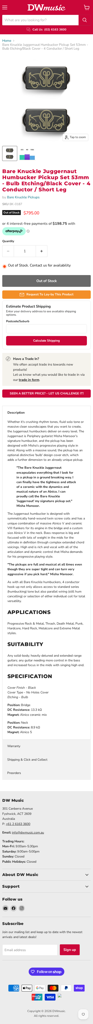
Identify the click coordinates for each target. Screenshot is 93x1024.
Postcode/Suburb (17, 321)
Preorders (14, 773)
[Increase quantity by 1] (41, 251)
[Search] (85, 20)
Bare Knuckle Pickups (23, 197)
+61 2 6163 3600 (18, 824)
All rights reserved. (46, 1016)
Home (6, 41)
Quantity (8, 241)
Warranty (13, 746)
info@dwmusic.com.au (28, 832)
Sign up (69, 949)
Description (16, 412)
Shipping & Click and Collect (27, 760)
